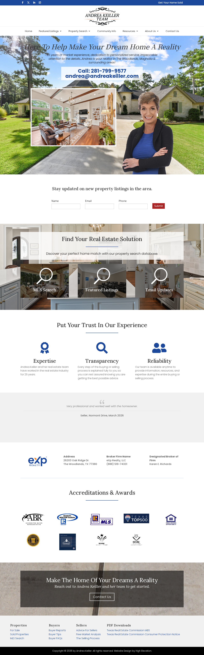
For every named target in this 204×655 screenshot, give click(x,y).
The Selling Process (88, 638)
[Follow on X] (28, 2)
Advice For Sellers (86, 630)
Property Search (78, 31)
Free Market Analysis (88, 634)
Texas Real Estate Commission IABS (128, 630)
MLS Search (17, 638)
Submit (158, 206)
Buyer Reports (57, 630)
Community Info (106, 31)
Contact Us (172, 31)
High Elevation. (144, 650)
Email (88, 201)
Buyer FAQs (55, 638)
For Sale (15, 630)
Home (28, 31)
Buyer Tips (55, 634)
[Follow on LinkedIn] (34, 2)
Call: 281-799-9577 (102, 70)
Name (55, 201)
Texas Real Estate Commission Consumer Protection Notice (143, 634)
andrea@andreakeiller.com (102, 76)
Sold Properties (19, 634)
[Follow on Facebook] (22, 2)
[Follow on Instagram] (40, 2)
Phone (123, 201)
